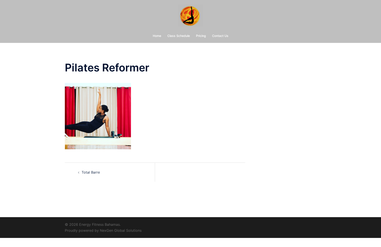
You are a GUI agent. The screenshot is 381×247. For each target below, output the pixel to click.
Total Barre (91, 172)
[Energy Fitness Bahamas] (190, 17)
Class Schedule (178, 36)
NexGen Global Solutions (121, 230)
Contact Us (220, 36)
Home (157, 36)
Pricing (201, 36)
